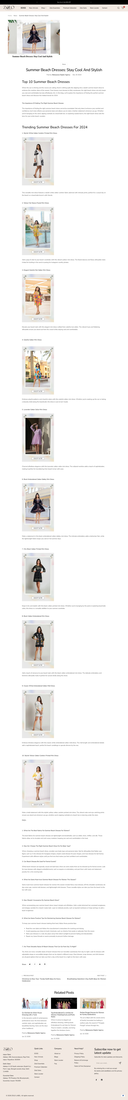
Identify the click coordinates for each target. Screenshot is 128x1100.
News (15, 16)
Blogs (56, 1057)
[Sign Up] (120, 1063)
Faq (55, 1064)
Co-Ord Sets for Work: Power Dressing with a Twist (32, 1014)
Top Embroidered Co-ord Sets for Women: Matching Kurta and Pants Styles (63, 1015)
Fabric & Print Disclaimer (82, 1066)
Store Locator (38, 1074)
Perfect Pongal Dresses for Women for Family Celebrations (92, 1013)
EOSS (36, 1053)
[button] (37, 2)
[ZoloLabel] (9, 8)
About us (57, 1053)
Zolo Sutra (37, 1070)
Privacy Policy (79, 1053)
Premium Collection (40, 1067)
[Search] (118, 8)
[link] (30, 964)
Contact (36, 1077)
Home (10, 16)
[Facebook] (96, 1080)
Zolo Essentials (39, 1064)
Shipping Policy (79, 1057)
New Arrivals (38, 1057)
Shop (36, 1060)
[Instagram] (102, 1080)
